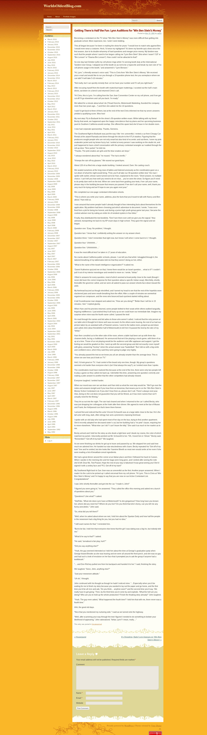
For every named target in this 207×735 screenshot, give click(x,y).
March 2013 (52, 88)
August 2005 (52, 305)
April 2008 (51, 225)
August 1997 (52, 385)
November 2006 (54, 267)
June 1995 (52, 422)
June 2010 (52, 158)
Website (79, 703)
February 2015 (53, 70)
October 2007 (53, 241)
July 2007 (51, 249)
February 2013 (53, 91)
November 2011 (54, 117)
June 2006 (52, 280)
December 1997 (54, 378)
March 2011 (52, 135)
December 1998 (54, 365)
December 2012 (54, 96)
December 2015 (54, 47)
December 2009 (54, 174)
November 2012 (54, 99)
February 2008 (53, 230)
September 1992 (54, 429)
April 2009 (51, 194)
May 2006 (51, 282)
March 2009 (52, 197)
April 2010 (51, 163)
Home (49, 17)
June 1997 (52, 391)
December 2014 (54, 75)
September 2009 (54, 181)
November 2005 (54, 298)
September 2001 (54, 334)
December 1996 (54, 404)
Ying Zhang (156, 725)
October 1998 (53, 370)
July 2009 (51, 186)
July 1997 (51, 388)
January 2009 (53, 202)
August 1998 (52, 373)
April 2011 (51, 132)
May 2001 (51, 339)
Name (79, 693)
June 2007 (52, 251)
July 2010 (51, 156)
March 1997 (52, 398)
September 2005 (54, 303)
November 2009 (54, 176)
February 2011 (53, 137)
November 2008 (54, 207)
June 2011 (51, 127)
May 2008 (51, 223)
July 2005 (51, 308)
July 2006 (51, 277)
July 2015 (51, 60)
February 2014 (53, 83)
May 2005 (51, 313)
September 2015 (54, 55)
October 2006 (53, 269)
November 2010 (54, 145)
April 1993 (51, 427)
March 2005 (52, 318)
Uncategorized (97, 624)
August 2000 (52, 344)
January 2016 (53, 44)
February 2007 (53, 261)
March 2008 (52, 228)
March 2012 (52, 109)
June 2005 (52, 311)
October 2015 (53, 52)
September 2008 (54, 212)
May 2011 (51, 130)
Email (79, 698)
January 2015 (53, 73)
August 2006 (52, 274)
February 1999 (53, 360)
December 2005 (54, 295)
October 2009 (53, 179)
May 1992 (51, 432)
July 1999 (51, 352)
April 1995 (51, 424)
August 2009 (52, 184)
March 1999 (52, 357)
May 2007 (51, 254)
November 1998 (54, 367)
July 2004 (51, 326)
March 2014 (52, 81)
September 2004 (54, 321)
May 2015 (51, 65)
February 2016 (53, 42)
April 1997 (51, 396)
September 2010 (54, 150)
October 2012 (53, 101)
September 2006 (54, 272)
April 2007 (51, 256)
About (57, 17)
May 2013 (51, 86)
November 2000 (54, 342)
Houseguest (80, 637)
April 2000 (51, 347)
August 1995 (52, 417)
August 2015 (52, 57)
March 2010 (52, 166)
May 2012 (51, 104)
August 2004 (52, 324)
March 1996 (52, 411)
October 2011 (53, 119)
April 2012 (51, 106)
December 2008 (54, 205)
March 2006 (52, 287)
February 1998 (53, 375)
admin (159, 33)
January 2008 (53, 233)
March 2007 (52, 259)
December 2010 (54, 143)
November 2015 (54, 50)
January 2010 (53, 171)
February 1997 (53, 401)
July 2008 (51, 218)
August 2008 (52, 215)
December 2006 (54, 264)
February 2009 (53, 199)
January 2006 (53, 292)
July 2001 (51, 336)
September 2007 (54, 243)
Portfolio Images (69, 17)
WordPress (129, 725)
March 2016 (52, 39)
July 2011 (51, 125)
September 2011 (54, 122)
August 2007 (52, 246)
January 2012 (53, 112)
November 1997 (54, 380)
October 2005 (53, 300)
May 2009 (51, 192)
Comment (80, 664)
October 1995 (53, 414)
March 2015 (52, 68)
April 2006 (51, 285)
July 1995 (51, 419)
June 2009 (52, 189)
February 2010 (53, 168)
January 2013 (53, 93)
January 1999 (53, 362)
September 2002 (54, 331)
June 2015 (52, 62)
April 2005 (51, 316)
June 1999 (52, 354)
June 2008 (52, 220)
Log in (50, 441)
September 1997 (54, 383)
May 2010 (51, 161)
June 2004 (52, 329)
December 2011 (54, 114)
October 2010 (53, 148)
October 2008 (53, 210)
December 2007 (54, 236)
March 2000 (52, 349)
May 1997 (51, 393)
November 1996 (54, 406)
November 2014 (54, 78)
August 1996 (52, 409)
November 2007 (54, 238)
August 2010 (52, 153)
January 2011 (53, 140)
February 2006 (53, 290)
